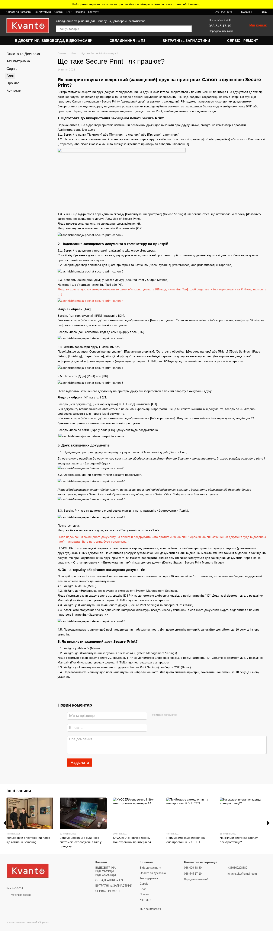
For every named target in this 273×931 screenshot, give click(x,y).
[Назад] (4, 823)
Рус (223, 11)
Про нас (80, 11)
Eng (229, 11)
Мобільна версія (20, 894)
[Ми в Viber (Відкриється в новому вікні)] (105, 11)
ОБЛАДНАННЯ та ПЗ (127, 41)
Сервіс (58, 11)
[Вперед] (268, 823)
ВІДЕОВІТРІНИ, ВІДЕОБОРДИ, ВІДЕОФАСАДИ (54, 41)
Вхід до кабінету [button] (150, 867)
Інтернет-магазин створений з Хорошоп (27, 922)
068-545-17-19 (220, 26)
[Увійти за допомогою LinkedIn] (195, 715)
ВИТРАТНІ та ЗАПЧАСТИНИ (186, 41)
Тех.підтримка (42, 11)
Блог (68, 11)
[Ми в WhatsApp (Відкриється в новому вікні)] (110, 11)
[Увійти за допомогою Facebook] (181, 715)
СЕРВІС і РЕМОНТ (242, 41)
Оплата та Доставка (18, 11)
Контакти (93, 11)
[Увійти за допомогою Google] (188, 715)
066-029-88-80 (220, 20)
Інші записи (18, 790)
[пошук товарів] (188, 28)
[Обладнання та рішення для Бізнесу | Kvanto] (27, 870)
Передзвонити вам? (221, 31)
